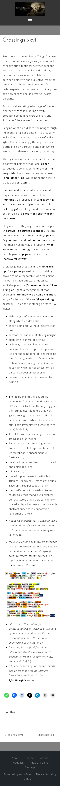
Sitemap (30, 767)
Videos (44, 758)
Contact (29, 758)
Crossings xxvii (14, 734)
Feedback (18, 762)
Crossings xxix (46, 734)
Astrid (49, 774)
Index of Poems (38, 762)
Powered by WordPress (18, 774)
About (15, 758)
